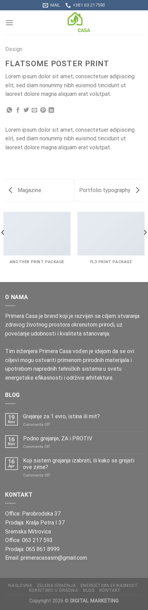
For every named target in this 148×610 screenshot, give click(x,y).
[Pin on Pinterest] (43, 110)
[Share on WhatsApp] (9, 110)
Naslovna (20, 585)
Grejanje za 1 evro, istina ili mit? (61, 416)
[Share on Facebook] (18, 110)
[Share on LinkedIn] (51, 110)
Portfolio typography (105, 190)
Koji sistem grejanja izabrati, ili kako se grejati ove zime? (78, 463)
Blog (89, 590)
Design (13, 49)
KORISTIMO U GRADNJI (53, 590)
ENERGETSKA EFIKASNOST (109, 585)
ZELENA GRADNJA (56, 585)
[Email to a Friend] (34, 110)
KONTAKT (110, 590)
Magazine (28, 190)
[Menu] (9, 22)
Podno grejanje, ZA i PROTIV (57, 438)
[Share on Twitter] (26, 110)
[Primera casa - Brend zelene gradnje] (74, 22)
